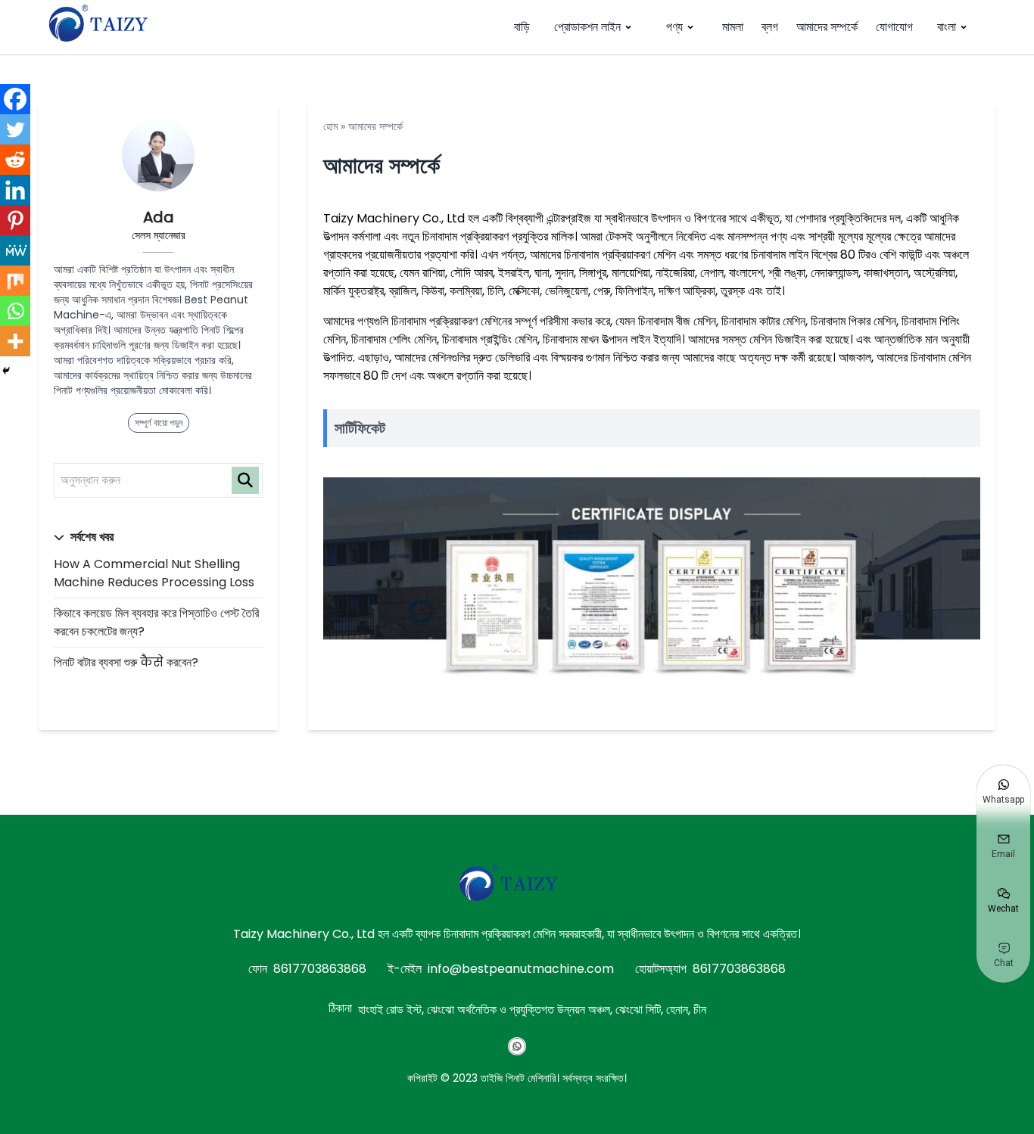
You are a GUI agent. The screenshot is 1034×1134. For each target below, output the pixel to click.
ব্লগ (769, 27)
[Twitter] (15, 129)
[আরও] (15, 341)
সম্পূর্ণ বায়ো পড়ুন (158, 422)
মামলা (732, 27)
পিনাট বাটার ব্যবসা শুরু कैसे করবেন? (126, 662)
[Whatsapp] (15, 311)
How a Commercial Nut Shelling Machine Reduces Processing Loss (154, 573)
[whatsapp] (517, 1046)
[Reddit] (15, 159)
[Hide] (6, 371)
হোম (330, 126)
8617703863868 (319, 968)
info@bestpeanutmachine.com (521, 968)
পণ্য (674, 27)
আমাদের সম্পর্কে (827, 27)
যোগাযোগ (894, 27)
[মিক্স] (15, 281)
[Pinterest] (15, 220)
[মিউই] (15, 250)
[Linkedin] (15, 190)
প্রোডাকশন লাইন (587, 27)
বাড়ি (522, 27)
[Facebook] (15, 99)
